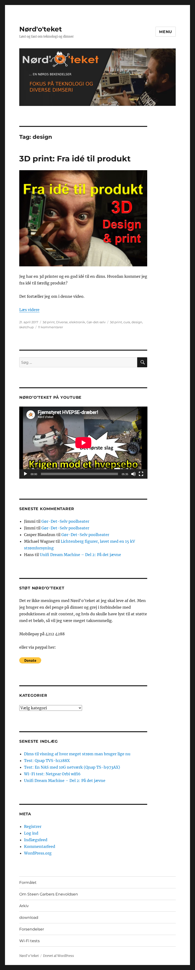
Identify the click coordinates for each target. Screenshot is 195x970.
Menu (165, 32)
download (28, 917)
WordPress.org (38, 853)
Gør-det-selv (96, 322)
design (137, 322)
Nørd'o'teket (40, 29)
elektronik (77, 322)
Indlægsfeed (35, 839)
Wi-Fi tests (29, 941)
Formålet (28, 882)
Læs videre (29, 309)
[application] (83, 443)
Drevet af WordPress (58, 956)
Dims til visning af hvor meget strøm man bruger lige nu (77, 753)
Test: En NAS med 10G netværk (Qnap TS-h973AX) (72, 767)
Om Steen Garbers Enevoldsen (48, 894)
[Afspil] (25, 474)
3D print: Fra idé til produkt (75, 158)
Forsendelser (31, 929)
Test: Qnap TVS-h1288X (47, 760)
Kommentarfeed (39, 846)
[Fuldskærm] (141, 474)
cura (126, 322)
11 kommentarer (50, 327)
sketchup (26, 327)
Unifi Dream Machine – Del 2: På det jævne (80, 554)
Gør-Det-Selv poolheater (65, 521)
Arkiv (24, 906)
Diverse (62, 322)
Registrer (32, 826)
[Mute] (133, 474)
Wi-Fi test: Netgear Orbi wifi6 (52, 773)
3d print (49, 322)
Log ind (31, 833)
